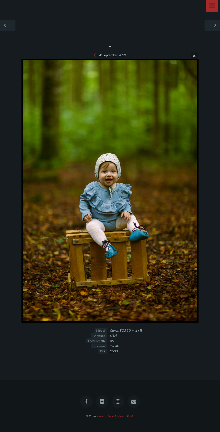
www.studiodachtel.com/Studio (115, 416)
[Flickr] (102, 401)
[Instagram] (118, 401)
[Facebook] (86, 401)
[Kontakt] (133, 401)
